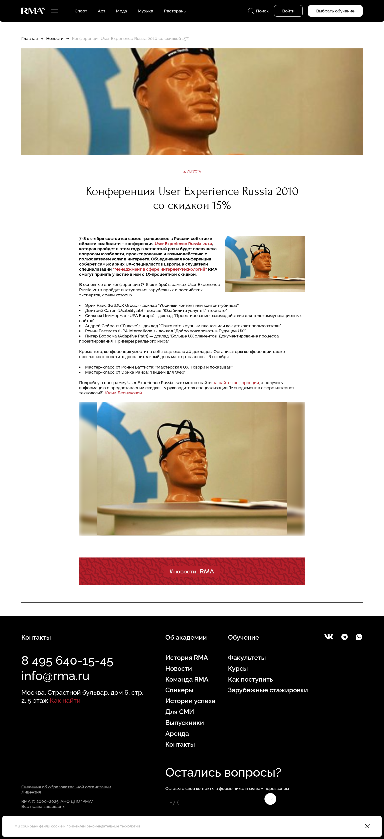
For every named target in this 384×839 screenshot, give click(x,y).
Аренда (177, 733)
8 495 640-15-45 (67, 660)
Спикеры (179, 690)
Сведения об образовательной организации (66, 786)
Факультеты (247, 657)
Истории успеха (190, 701)
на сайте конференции (236, 382)
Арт (101, 10)
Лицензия (31, 791)
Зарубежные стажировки (268, 690)
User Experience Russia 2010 (183, 243)
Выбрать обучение (335, 10)
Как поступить (250, 679)
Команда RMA (186, 679)
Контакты (180, 744)
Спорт (81, 10)
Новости (54, 38)
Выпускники (184, 722)
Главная (29, 38)
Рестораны (175, 10)
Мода (121, 10)
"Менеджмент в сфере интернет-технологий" (160, 269)
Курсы (238, 668)
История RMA (186, 657)
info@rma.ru (55, 675)
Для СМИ (179, 712)
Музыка (145, 10)
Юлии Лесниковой (123, 392)
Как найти (65, 700)
